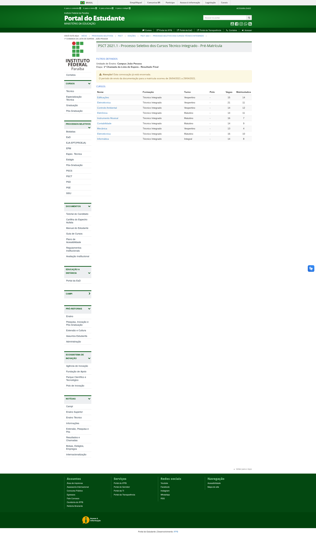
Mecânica (102, 128)
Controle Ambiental (107, 107)
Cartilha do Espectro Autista (76, 221)
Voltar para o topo (244, 468)
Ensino (73, 316)
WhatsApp (165, 494)
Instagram (165, 490)
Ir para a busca (106, 8)
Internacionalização (76, 454)
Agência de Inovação (78, 366)
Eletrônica (102, 113)
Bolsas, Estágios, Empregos (75, 447)
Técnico (70, 91)
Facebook (165, 486)
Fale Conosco (73, 498)
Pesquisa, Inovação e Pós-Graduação (78, 323)
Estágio (70, 159)
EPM (68, 148)
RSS (163, 498)
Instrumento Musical (107, 118)
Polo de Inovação (78, 386)
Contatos (232, 30)
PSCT (120, 36)
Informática (103, 139)
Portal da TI (119, 490)
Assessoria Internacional (78, 486)
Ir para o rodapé (123, 8)
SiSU (68, 193)
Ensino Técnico (74, 417)
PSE (68, 187)
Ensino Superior (74, 411)
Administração (77, 342)
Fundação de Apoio (78, 372)
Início (84, 36)
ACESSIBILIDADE (244, 8)
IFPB (176, 531)
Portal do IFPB (165, 30)
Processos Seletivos (102, 36)
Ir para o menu (90, 8)
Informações (72, 423)
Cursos (148, 30)
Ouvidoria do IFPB (75, 502)
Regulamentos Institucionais (73, 249)
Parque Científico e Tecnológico (76, 379)
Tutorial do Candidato (77, 213)
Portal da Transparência (210, 30)
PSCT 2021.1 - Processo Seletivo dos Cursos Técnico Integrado (172, 36)
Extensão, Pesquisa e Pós (77, 430)
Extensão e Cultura (78, 330)
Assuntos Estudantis (78, 336)
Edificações (103, 97)
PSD (68, 181)
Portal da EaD (185, 30)
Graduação (72, 105)
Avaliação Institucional (77, 256)
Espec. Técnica (74, 153)
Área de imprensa (75, 483)
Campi (69, 406)
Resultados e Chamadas (73, 439)
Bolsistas (70, 131)
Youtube (164, 483)
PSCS (69, 170)
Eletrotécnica (104, 102)
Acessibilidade (214, 483)
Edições (132, 36)
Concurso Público (75, 490)
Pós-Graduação (74, 110)
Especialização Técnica (74, 98)
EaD (68, 137)
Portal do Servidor (122, 486)
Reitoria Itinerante (75, 505)
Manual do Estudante (77, 228)
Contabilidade (104, 123)
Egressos (71, 494)
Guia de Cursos (74, 233)
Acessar (248, 30)
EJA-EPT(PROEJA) (76, 142)
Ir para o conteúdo (72, 8)
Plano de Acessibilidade (73, 240)
